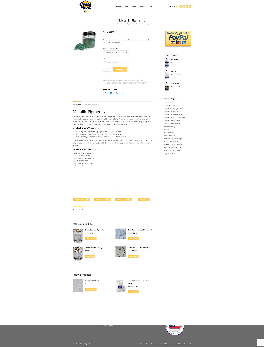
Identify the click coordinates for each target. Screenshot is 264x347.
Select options (91, 238)
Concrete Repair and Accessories (175, 118)
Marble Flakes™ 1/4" (92, 281)
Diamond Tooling (169, 127)
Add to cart (120, 69)
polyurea (144, 83)
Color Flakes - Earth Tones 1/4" (139, 248)
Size (104, 58)
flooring (114, 83)
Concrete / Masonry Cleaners (173, 109)
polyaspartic (137, 83)
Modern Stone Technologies (173, 139)
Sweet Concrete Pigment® (94, 230)
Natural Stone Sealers (171, 142)
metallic (120, 83)
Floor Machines (169, 133)
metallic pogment (127, 83)
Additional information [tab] (92, 105)
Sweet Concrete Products (172, 151)
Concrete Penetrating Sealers (173, 115)
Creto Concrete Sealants (172, 124)
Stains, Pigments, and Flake (118, 80)
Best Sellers (167, 103)
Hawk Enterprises (169, 136)
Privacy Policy (108, 326)
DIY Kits (166, 130)
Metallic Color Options (110, 49)
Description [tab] (77, 105)
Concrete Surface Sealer (172, 121)
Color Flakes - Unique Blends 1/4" (140, 230)
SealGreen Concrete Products (173, 145)
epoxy (108, 83)
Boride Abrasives (169, 106)
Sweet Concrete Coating (93, 248)
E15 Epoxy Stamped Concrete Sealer (138, 282)
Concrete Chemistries (171, 112)
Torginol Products (133, 80)
